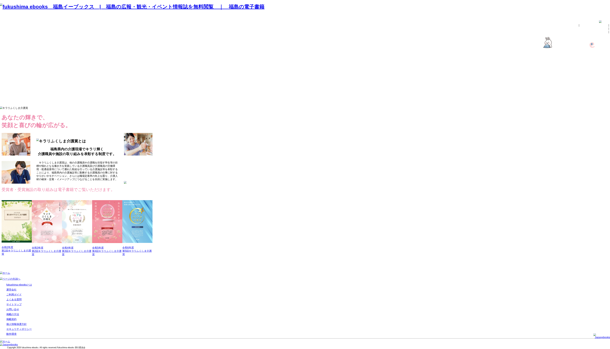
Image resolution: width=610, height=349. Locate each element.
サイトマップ (601, 79)
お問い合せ (600, 31)
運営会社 (604, 69)
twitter (606, 63)
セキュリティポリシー (596, 96)
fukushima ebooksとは (594, 25)
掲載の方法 (600, 28)
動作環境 (604, 99)
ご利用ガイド (601, 72)
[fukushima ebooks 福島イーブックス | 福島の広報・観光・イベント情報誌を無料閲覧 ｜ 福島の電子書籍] (132, 7)
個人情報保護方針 (599, 92)
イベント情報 (601, 57)
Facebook (603, 60)
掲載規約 (604, 89)
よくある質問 (601, 76)
